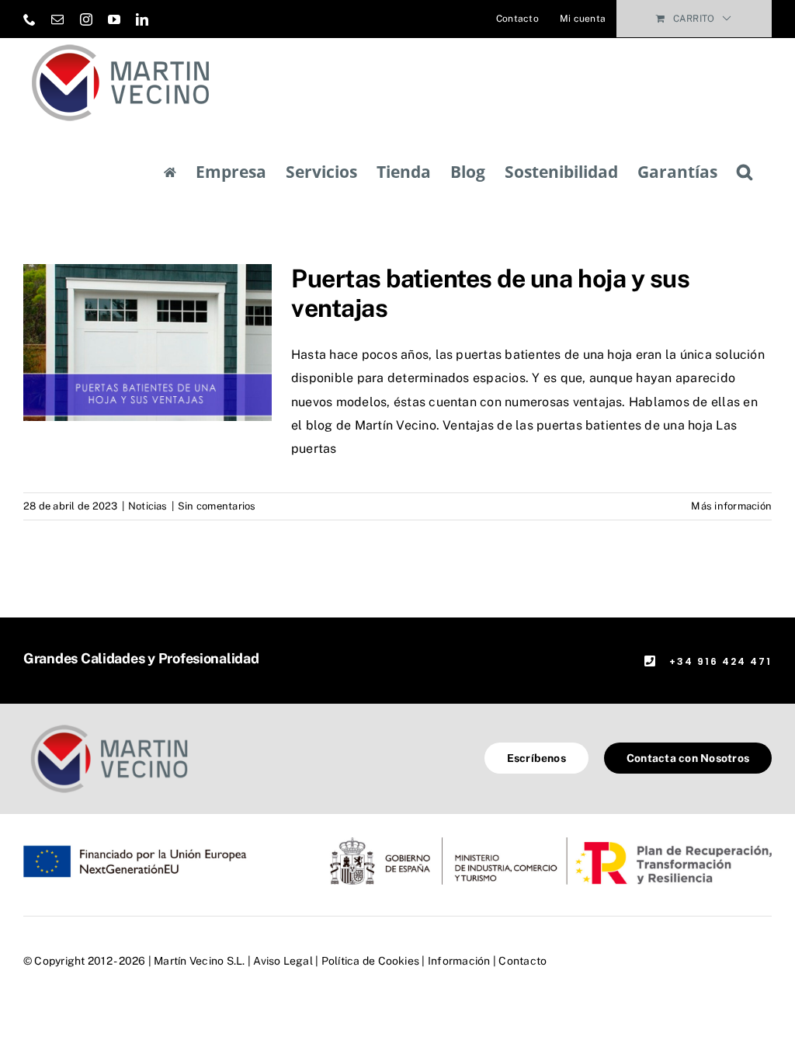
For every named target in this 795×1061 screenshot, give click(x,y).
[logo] (109, 725)
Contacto (522, 961)
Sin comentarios (217, 506)
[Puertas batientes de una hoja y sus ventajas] (147, 342)
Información (459, 961)
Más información (731, 506)
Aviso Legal (283, 961)
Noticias (148, 506)
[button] (744, 172)
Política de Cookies (370, 961)
